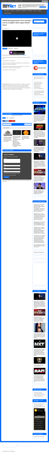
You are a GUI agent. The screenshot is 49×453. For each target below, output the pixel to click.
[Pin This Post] (10, 120)
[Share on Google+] (13, 120)
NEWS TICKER (10, 48)
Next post (27, 124)
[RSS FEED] (45, 1)
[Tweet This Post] (7, 120)
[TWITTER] (42, 1)
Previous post (7, 124)
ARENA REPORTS (24, 10)
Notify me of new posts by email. (10, 175)
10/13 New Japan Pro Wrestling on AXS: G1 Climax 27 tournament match (25, 138)
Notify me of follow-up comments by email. (12, 173)
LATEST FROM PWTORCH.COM (39, 201)
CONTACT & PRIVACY (7, 13)
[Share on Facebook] (4, 120)
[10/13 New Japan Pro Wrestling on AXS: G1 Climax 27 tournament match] (26, 134)
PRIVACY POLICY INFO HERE (17, 115)
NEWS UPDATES (6, 10)
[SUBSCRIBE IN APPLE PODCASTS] (17, 53)
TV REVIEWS (12, 10)
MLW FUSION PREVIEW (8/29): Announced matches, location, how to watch (39, 245)
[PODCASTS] (47, 1)
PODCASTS (35, 10)
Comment (5, 158)
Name (5, 164)
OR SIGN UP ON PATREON (39, 94)
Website (5, 170)
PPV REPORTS (18, 10)
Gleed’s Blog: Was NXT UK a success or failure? (38, 366)
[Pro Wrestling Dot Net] (9, 6)
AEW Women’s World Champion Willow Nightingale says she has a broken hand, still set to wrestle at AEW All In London (39, 223)
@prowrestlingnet (22, 55)
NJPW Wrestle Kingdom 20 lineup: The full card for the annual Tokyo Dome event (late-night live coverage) (8, 139)
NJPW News (16, 48)
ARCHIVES (39, 10)
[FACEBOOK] (44, 1)
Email (5, 167)
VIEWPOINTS (30, 10)
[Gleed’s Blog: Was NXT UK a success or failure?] (39, 363)
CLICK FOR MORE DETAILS (39, 91)
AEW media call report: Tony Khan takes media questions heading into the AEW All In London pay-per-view (39, 192)
